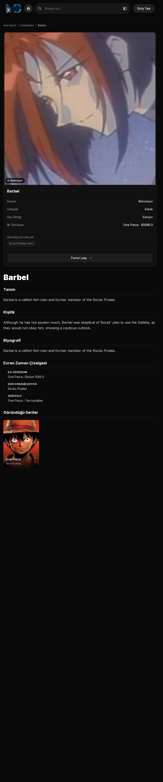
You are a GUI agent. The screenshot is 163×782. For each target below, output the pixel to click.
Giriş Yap (143, 8)
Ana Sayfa (9, 25)
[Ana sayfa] (13, 8)
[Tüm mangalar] (125, 8)
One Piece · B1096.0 (138, 225)
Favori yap (81, 258)
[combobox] (82, 8)
